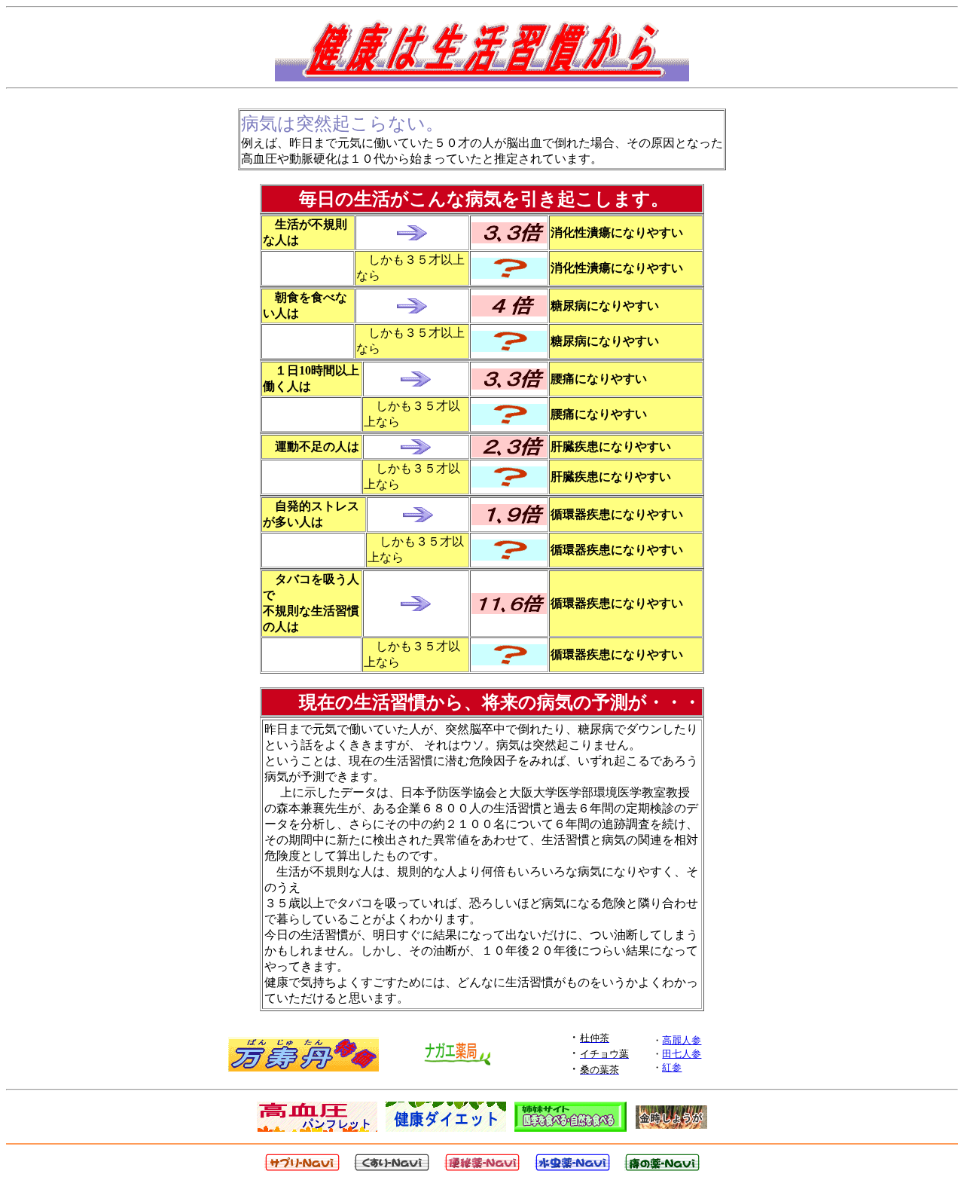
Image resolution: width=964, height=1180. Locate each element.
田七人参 (681, 1053)
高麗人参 (681, 1040)
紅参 (672, 1067)
